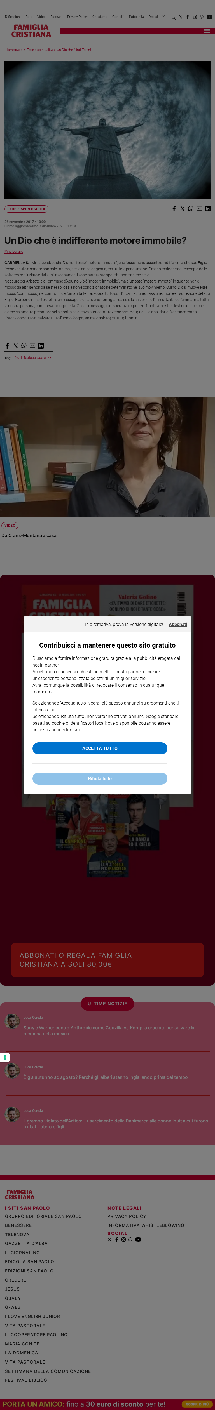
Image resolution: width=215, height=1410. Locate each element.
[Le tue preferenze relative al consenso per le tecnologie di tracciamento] (5, 1057)
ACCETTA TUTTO (100, 748)
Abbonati (178, 624)
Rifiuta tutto (100, 778)
